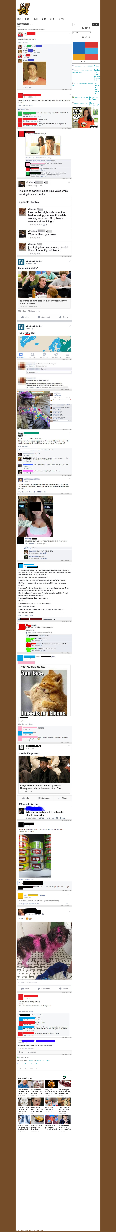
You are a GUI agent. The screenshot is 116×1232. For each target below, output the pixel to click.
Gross (37, 1069)
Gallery (35, 19)
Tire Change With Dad (92, 66)
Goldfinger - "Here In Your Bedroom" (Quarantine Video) (97, 75)
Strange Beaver (24, 1230)
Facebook (20, 1069)
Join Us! (52, 19)
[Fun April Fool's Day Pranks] (80, 97)
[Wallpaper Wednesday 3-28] (79, 103)
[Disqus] (44, 1156)
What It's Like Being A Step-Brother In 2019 (97, 88)
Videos (27, 19)
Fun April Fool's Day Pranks (93, 98)
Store (44, 19)
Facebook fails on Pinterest (43, 1060)
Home (19, 19)
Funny (35, 1069)
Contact (61, 19)
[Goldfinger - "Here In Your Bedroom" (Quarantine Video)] (82, 71)
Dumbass (27, 1069)
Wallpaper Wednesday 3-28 (94, 104)
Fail (32, 1069)
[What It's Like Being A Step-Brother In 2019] (82, 85)
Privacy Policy (39, 1230)
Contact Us (32, 1230)
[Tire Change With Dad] (78, 66)
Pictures (39, 1069)
